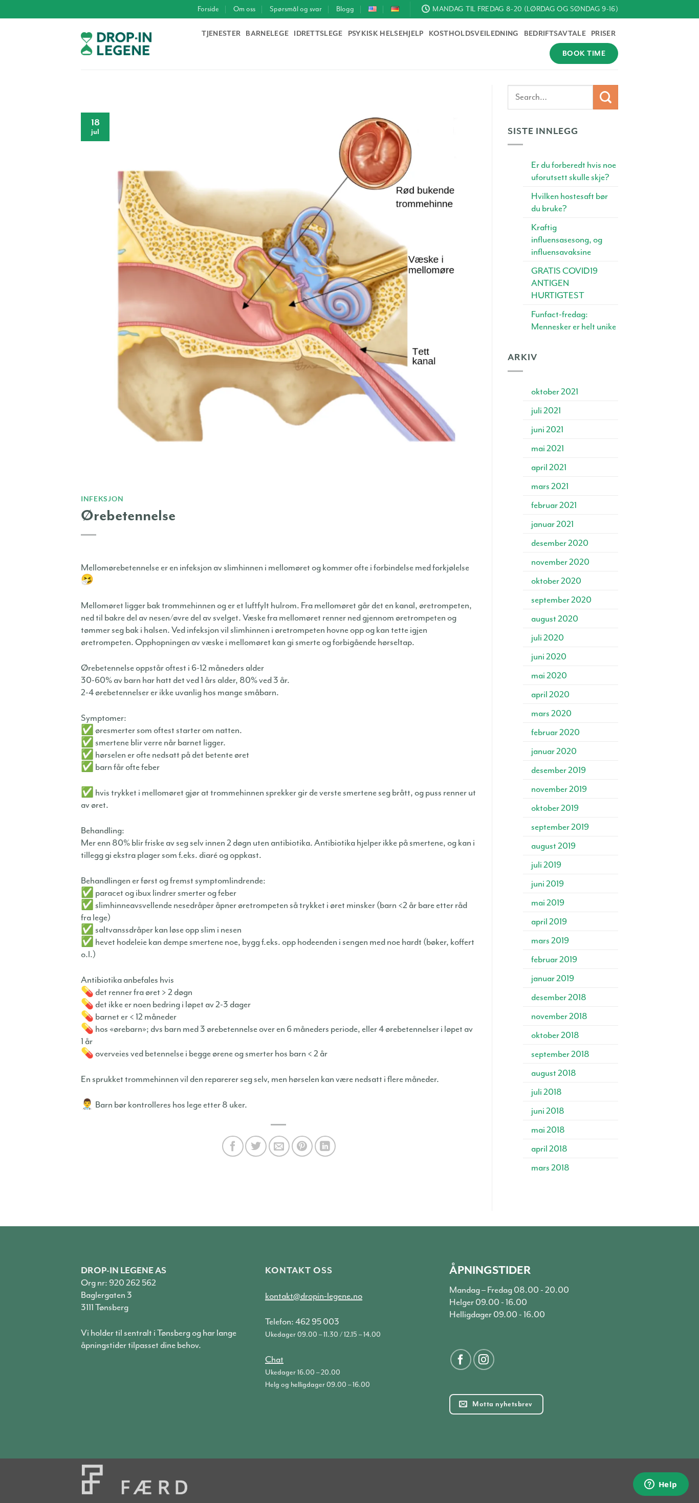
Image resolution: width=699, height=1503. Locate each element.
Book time (583, 53)
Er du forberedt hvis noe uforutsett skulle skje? (573, 171)
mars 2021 (550, 486)
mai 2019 (547, 902)
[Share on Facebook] (232, 1146)
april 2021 (548, 467)
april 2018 (549, 1148)
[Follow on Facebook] (460, 1359)
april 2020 (550, 694)
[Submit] (605, 97)
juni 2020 (548, 656)
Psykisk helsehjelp (386, 33)
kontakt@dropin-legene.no (313, 1295)
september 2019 (560, 826)
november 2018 (559, 1016)
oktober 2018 (555, 1035)
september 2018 (560, 1053)
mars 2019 (550, 940)
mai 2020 (549, 675)
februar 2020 (555, 732)
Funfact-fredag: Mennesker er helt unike (573, 320)
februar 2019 (554, 959)
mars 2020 (551, 713)
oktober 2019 (555, 807)
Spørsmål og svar (296, 9)
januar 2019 (552, 978)
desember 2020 (559, 542)
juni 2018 (547, 1110)
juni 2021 (547, 429)
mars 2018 (550, 1167)
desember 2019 (558, 770)
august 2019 (553, 845)
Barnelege (267, 33)
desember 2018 (558, 997)
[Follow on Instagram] (483, 1359)
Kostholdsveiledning (474, 33)
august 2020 (554, 618)
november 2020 (560, 561)
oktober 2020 (556, 580)
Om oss (244, 9)
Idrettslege (318, 33)
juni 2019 (547, 883)
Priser (603, 33)
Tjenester (221, 33)
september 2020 (561, 599)
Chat (274, 1359)
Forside (208, 9)
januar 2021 (552, 523)
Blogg (345, 9)
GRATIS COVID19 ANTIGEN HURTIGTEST (564, 283)
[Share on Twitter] (255, 1146)
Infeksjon (102, 498)
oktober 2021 (554, 391)
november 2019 (559, 788)
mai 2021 (547, 448)
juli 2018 (546, 1091)
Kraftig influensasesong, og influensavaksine (566, 239)
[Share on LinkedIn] (325, 1146)
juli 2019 (546, 864)
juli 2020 (547, 637)
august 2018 (553, 1072)
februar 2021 (554, 505)
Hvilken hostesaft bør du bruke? (569, 202)
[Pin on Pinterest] (302, 1146)
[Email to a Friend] (279, 1146)
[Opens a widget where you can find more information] (660, 1485)
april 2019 (549, 921)
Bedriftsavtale (555, 33)
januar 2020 (554, 751)
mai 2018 (548, 1129)
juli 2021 (546, 410)
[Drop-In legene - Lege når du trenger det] (116, 43)
